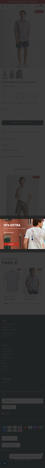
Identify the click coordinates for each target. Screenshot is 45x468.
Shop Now (11, 244)
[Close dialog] (43, 221)
